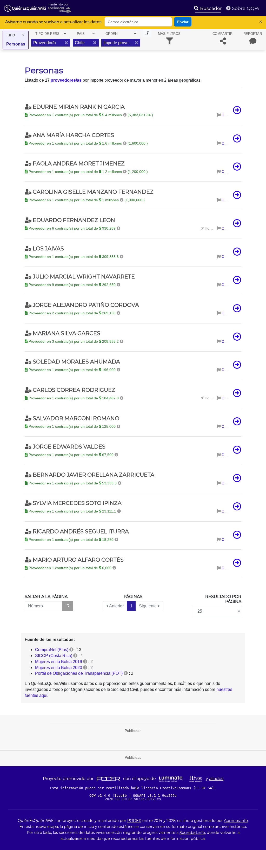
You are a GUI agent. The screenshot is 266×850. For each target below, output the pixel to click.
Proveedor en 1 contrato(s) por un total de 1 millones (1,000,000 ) (86, 200)
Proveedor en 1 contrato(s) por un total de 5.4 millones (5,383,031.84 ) (90, 115)
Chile (226, 115)
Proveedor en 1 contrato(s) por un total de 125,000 (72, 426)
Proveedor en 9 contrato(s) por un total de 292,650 (72, 285)
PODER (134, 820)
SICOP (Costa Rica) (53, 655)
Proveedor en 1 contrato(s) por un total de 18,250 (71, 539)
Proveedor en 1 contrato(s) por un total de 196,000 (72, 370)
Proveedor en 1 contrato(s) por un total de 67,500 (71, 455)
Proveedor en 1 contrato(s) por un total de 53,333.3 (73, 483)
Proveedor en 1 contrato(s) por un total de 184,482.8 (74, 398)
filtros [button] (169, 34)
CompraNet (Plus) (51, 649)
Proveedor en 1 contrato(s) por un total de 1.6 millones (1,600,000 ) (88, 143)
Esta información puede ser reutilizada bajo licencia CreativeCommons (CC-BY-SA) (132, 788)
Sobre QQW (245, 8)
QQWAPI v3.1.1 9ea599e (155, 795)
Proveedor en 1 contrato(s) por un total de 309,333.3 (74, 257)
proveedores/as (66, 80)
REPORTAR (252, 34)
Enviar (182, 22)
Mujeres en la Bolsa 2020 (58, 667)
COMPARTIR (222, 34)
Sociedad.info (192, 832)
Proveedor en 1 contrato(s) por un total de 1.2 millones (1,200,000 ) (88, 172)
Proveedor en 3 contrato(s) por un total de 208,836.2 (74, 341)
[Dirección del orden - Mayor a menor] (147, 33)
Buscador (210, 8)
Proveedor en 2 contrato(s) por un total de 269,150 (72, 313)
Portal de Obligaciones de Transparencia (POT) (79, 673)
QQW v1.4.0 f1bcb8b (109, 795)
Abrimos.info (236, 820)
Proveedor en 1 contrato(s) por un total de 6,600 (70, 568)
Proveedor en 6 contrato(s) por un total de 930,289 (72, 228)
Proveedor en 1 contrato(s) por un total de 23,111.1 (72, 511)
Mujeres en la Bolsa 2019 (58, 661)
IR (67, 606)
